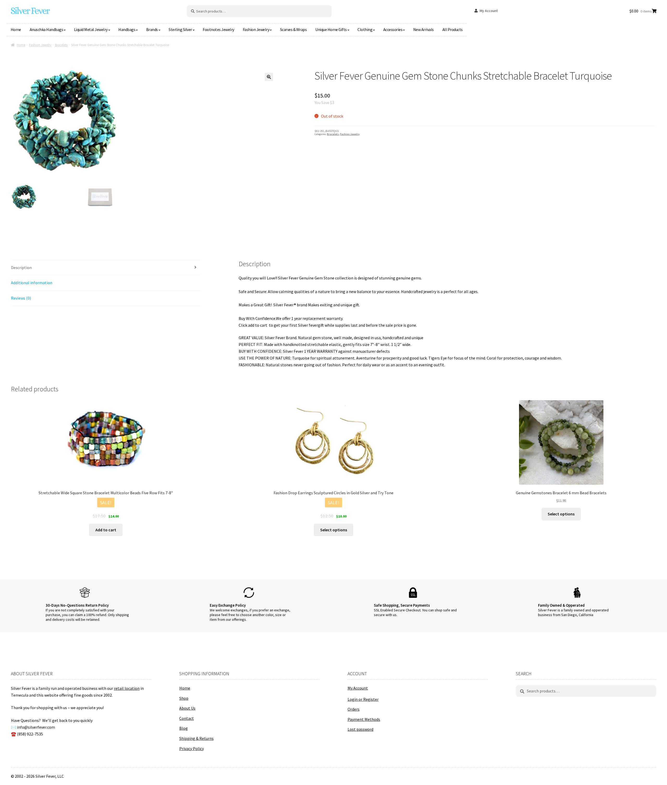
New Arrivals (423, 29)
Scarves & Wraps (293, 29)
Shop (183, 698)
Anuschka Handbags (46, 29)
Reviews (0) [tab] (21, 298)
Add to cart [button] (105, 529)
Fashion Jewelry (256, 29)
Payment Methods (364, 719)
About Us (187, 708)
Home (16, 29)
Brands (152, 29)
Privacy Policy (191, 748)
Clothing (364, 29)
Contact (186, 718)
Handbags (126, 29)
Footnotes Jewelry (218, 29)
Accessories (393, 29)
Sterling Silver (180, 29)
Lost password (360, 729)
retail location (127, 688)
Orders (354, 709)
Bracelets (61, 45)
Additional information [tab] (31, 282)
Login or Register (363, 699)
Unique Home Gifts (331, 29)
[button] (269, 77)
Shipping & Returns (196, 738)
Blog (183, 728)
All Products (452, 29)
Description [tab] (21, 267)
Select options (333, 529)
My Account (489, 10)
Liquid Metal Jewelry (91, 29)
